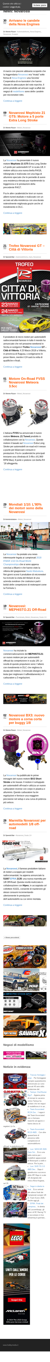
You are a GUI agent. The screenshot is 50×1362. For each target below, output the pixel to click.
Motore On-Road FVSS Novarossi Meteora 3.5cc (27, 382)
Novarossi (7, 34)
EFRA (13, 879)
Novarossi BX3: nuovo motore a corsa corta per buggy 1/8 (26, 719)
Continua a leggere (12, 101)
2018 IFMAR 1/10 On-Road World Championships (22, 561)
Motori (19, 128)
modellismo (18, 91)
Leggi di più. (15, 7)
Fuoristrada (20, 617)
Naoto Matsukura (34, 571)
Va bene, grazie (39, 5)
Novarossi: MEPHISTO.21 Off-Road (27, 607)
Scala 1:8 (42, 617)
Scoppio (15, 34)
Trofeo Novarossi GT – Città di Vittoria (27, 247)
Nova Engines (35, 32)
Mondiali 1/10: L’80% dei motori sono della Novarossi (26, 508)
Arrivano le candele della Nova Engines (24, 22)
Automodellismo (23, 32)
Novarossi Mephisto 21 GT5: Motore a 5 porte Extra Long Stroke (27, 116)
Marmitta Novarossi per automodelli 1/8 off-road (27, 824)
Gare (30, 257)
